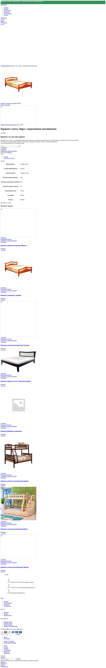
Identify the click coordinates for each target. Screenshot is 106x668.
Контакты (7, 604)
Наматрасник (8, 615)
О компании (7, 606)
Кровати (8, 66)
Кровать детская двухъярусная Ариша (14, 481)
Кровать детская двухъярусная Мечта (14, 529)
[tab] (53, 157)
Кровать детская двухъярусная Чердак (15, 567)
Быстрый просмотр (6, 239)
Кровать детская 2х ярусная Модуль (14, 245)
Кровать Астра (8, 623)
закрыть (3, 657)
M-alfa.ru (7, 629)
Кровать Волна (8, 625)
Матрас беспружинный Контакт (10, 124)
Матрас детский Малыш (11, 626)
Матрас (6, 614)
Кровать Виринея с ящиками (11, 431)
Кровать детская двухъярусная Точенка (15, 345)
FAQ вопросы (8, 603)
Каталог (6, 601)
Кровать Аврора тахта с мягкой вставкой (16, 381)
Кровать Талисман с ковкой (9, 103)
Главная (3, 66)
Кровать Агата (8, 622)
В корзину (3, 148)
